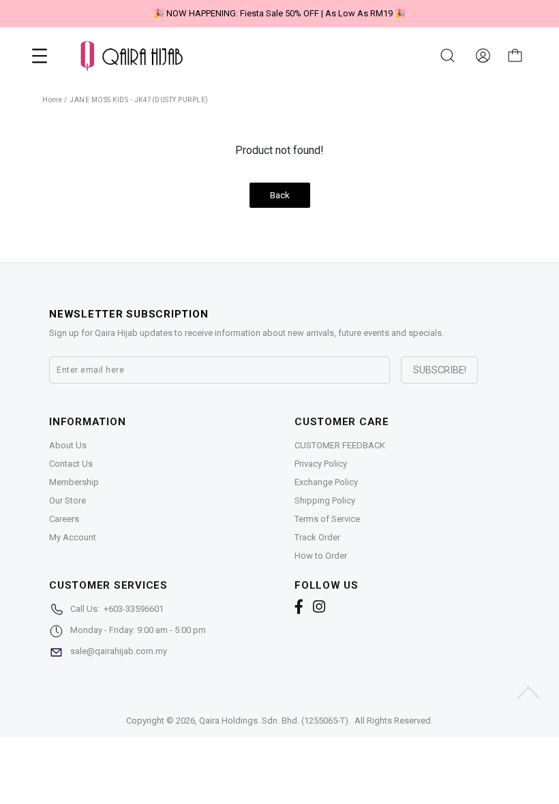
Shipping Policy (324, 500)
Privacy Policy (320, 464)
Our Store (67, 500)
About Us (68, 445)
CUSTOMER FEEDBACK (339, 445)
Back (280, 195)
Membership (74, 482)
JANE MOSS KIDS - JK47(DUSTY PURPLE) (139, 100)
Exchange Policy (326, 482)
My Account (72, 537)
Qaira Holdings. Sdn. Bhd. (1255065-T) (273, 720)
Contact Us (71, 464)
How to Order (320, 556)
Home (52, 100)
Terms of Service (327, 519)
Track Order (317, 537)
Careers (64, 519)
